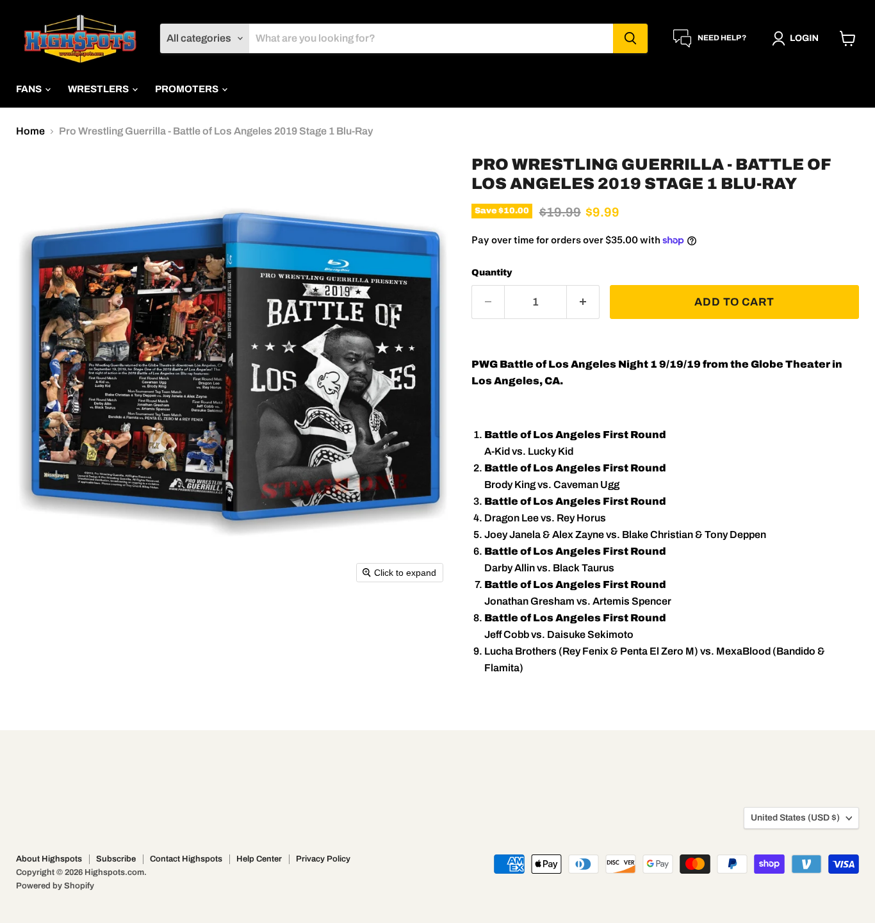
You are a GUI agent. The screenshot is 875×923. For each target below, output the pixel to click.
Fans (30, 89)
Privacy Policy (323, 858)
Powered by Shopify (55, 885)
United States (795, 817)
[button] (798, 38)
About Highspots (49, 858)
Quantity (491, 272)
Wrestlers (99, 89)
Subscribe (116, 858)
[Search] (630, 38)
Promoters (187, 89)
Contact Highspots (186, 858)
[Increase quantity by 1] (583, 302)
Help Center (259, 858)
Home (30, 131)
